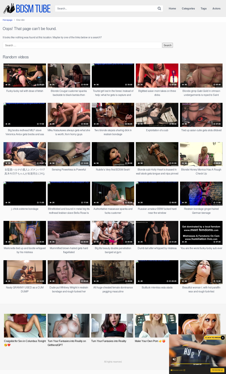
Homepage (7, 19)
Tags (203, 8)
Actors (216, 8)
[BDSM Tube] (27, 8)
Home (172, 8)
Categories (188, 8)
